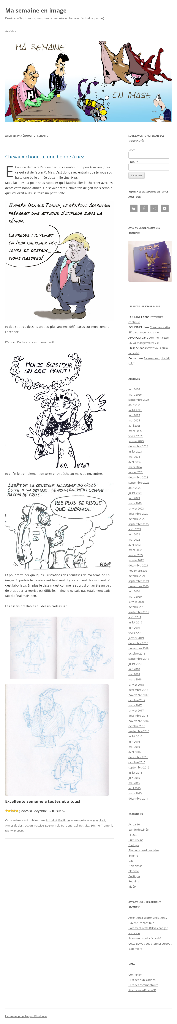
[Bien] (11, 810)
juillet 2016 (135, 736)
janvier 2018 (136, 684)
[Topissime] (17, 810)
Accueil (10, 31)
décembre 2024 (138, 446)
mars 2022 (135, 550)
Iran (63, 825)
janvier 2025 (136, 441)
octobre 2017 (136, 700)
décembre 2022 (138, 514)
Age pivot (99, 820)
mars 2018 (135, 679)
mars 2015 (135, 793)
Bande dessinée (138, 830)
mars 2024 (135, 467)
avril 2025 (134, 426)
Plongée (133, 871)
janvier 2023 (136, 508)
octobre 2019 (136, 607)
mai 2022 (134, 539)
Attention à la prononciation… (147, 918)
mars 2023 (135, 503)
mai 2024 (134, 457)
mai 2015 (134, 783)
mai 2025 (134, 420)
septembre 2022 (138, 524)
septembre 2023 (138, 482)
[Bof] (6, 810)
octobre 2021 (136, 576)
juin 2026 (134, 389)
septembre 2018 (138, 659)
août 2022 (134, 529)
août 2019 (134, 617)
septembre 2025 (138, 400)
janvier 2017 (136, 710)
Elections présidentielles (143, 850)
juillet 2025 (135, 410)
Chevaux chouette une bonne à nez (44, 156)
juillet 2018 (135, 664)
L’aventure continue (141, 923)
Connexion (135, 975)
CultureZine (135, 840)
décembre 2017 (138, 690)
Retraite (84, 825)
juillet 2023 (135, 493)
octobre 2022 (136, 519)
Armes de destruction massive (24, 825)
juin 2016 (134, 741)
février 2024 (135, 472)
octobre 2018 (136, 653)
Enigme (133, 855)
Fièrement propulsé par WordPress (26, 1016)
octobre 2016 (136, 726)
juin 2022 (134, 534)
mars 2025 (135, 431)
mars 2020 (135, 596)
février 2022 (135, 555)
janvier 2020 (136, 602)
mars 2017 (135, 705)
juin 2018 (134, 669)
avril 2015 (134, 788)
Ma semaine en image (35, 10)
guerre (49, 825)
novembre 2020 (138, 586)
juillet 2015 (135, 773)
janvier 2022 (136, 560)
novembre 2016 (138, 721)
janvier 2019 (136, 638)
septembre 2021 (138, 581)
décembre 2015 (138, 757)
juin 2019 (134, 628)
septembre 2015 (138, 767)
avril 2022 (134, 545)
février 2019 (135, 633)
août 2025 (134, 405)
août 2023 (134, 488)
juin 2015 (134, 778)
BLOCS (132, 835)
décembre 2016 (138, 716)
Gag (130, 861)
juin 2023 (134, 498)
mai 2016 (134, 747)
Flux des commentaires (143, 985)
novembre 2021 (138, 571)
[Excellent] (14, 810)
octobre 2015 (136, 762)
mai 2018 (134, 674)
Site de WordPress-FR (142, 990)
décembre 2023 (138, 477)
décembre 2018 (138, 643)
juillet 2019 (135, 622)
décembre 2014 (138, 798)
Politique (64, 820)
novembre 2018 (138, 648)
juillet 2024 (135, 451)
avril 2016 (134, 752)
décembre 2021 (138, 565)
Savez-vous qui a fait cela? (144, 938)
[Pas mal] (9, 810)
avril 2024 (134, 462)
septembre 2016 (138, 731)
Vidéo (132, 886)
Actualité (51, 820)
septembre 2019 (138, 612)
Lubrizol (73, 825)
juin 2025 (134, 415)
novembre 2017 (138, 695)
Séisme (95, 825)
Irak (57, 825)
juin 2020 (134, 591)
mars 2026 (135, 394)
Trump (105, 825)
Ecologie (133, 845)
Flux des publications (141, 980)
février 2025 (135, 436)
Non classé (135, 866)
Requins (133, 881)
